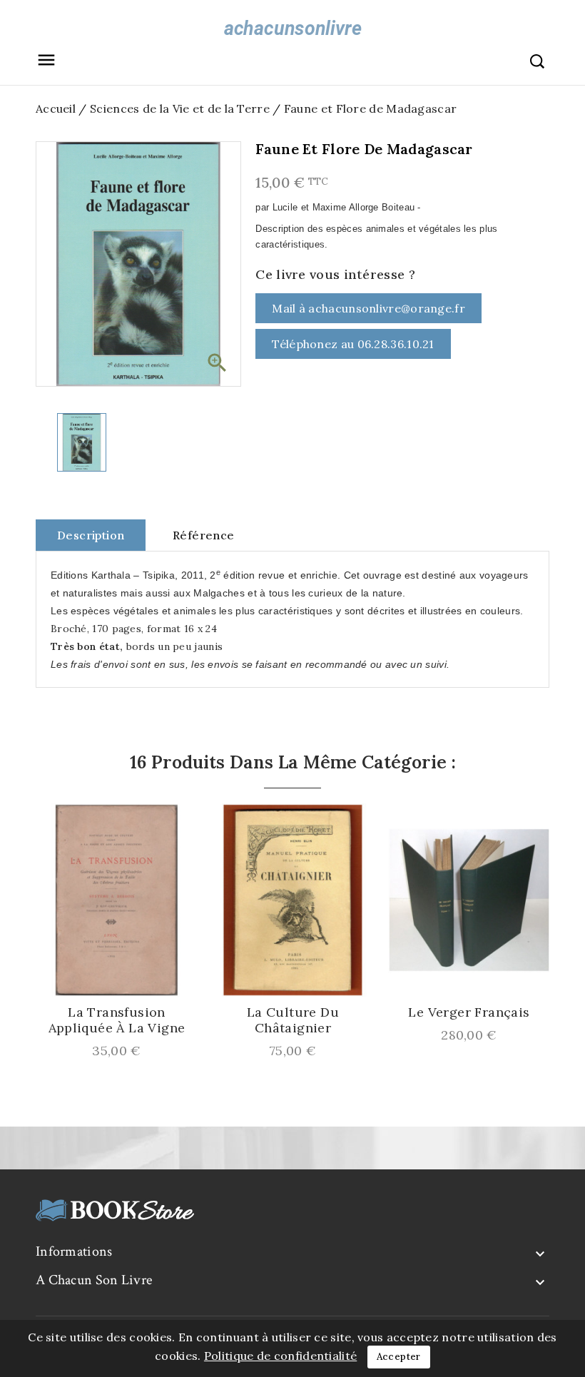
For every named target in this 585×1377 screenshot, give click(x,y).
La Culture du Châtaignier (293, 1020)
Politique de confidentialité (280, 1355)
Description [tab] (90, 535)
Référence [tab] (204, 535)
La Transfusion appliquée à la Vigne (117, 1020)
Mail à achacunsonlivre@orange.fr (368, 308)
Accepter (399, 1357)
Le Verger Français (468, 1012)
